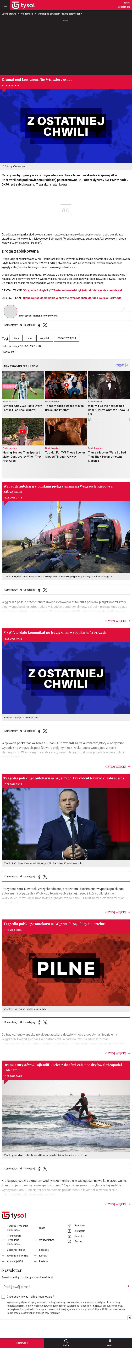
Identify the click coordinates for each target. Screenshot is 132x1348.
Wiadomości (27, 14)
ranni (29, 338)
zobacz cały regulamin (48, 1313)
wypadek (45, 338)
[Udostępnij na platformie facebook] (39, 325)
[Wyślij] (127, 1286)
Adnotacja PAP (15, 1261)
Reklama (43, 1261)
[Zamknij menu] (5, 5)
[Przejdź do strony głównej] (23, 5)
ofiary (16, 338)
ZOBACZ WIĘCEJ (66, 338)
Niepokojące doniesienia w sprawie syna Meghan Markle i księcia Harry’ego (72, 298)
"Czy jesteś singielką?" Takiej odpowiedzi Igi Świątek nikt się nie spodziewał (72, 290)
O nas (42, 1228)
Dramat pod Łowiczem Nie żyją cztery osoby (60, 14)
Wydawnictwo (46, 1240)
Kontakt (43, 1256)
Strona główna (9, 14)
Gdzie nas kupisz (16, 1250)
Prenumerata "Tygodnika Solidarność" (14, 1240)
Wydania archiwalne (17, 1256)
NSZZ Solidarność (124, 5)
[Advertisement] (66, 46)
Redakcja (44, 1250)
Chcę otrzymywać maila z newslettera (30, 1297)
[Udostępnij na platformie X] (45, 325)
